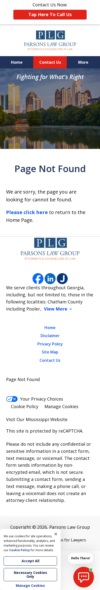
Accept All (30, 561)
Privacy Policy (50, 344)
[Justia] (62, 278)
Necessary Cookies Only (30, 574)
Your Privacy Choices (41, 399)
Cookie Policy (24, 406)
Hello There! (80, 558)
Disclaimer (50, 335)
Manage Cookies (61, 406)
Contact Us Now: (50, 9)
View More (55, 309)
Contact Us (50, 62)
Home (17, 62)
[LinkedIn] (50, 278)
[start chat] (83, 577)
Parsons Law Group (69, 527)
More (83, 62)
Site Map (50, 352)
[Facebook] (38, 278)
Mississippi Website (46, 419)
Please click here (27, 212)
